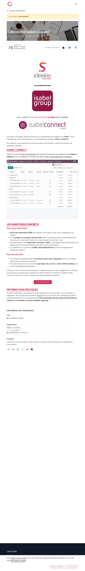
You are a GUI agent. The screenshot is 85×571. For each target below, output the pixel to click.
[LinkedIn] (18, 349)
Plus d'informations (42, 282)
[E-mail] (32, 349)
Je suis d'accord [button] (71, 567)
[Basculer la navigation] (76, 4)
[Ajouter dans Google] (75, 48)
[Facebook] (9, 349)
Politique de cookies (18, 560)
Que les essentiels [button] (56, 567)
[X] (13, 349)
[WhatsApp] (22, 349)
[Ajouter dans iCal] (63, 48)
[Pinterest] (27, 349)
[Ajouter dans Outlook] (69, 48)
